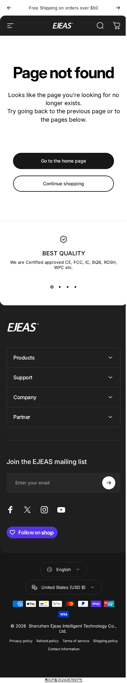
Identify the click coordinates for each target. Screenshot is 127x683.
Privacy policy (18, 641)
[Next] (118, 8)
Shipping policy (103, 641)
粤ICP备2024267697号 (61, 680)
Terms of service (73, 641)
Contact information (61, 649)
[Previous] (9, 8)
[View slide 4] (75, 287)
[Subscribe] (103, 482)
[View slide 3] (67, 287)
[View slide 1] (52, 287)
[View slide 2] (60, 287)
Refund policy (45, 641)
